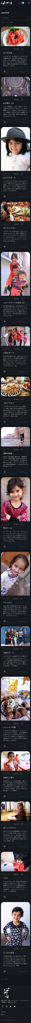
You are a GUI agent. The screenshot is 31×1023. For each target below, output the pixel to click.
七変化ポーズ (8, 353)
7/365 (5, 878)
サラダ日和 (7, 53)
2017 (22, 49)
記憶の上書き (8, 777)
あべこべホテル (9, 828)
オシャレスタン (9, 228)
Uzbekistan (16, 49)
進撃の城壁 (7, 453)
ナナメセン (7, 602)
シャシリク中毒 (9, 727)
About (3, 1014)
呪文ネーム (7, 528)
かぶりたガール (9, 178)
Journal (3, 1012)
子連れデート (8, 653)
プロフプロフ (8, 403)
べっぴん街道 (8, 953)
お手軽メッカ (8, 103)
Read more (22, 71)
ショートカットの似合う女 (14, 302)
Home (2, 8)
